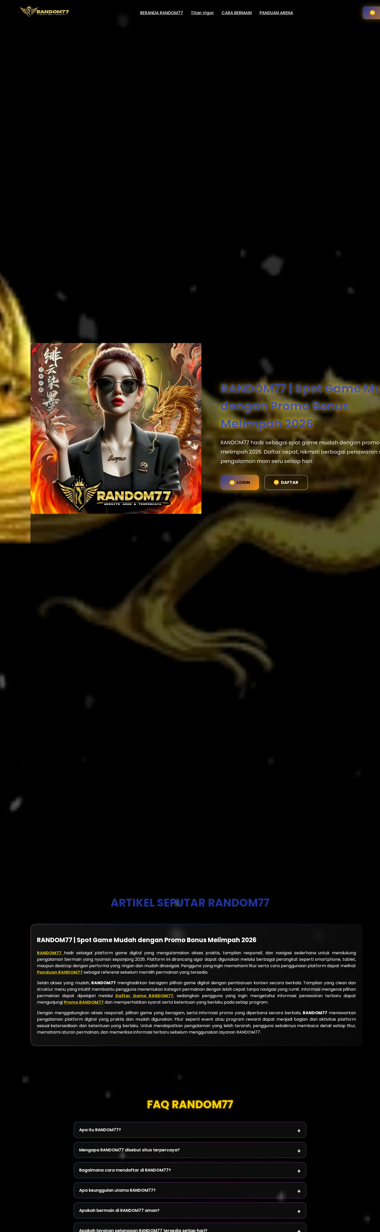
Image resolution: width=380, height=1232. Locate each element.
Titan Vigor (202, 13)
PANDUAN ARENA (276, 13)
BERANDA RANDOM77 (161, 13)
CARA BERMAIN (237, 13)
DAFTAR (289, 482)
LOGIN (243, 482)
